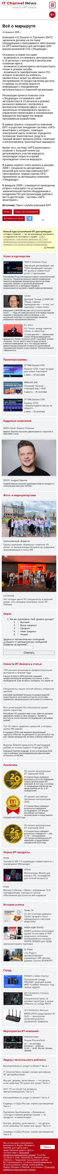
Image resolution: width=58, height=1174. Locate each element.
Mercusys (44, 1010)
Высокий (24, 622)
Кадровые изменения (17, 421)
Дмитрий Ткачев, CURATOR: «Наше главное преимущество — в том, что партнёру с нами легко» (39, 303)
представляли (37, 310)
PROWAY (28, 976)
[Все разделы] (52, 7)
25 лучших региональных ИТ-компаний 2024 (37, 826)
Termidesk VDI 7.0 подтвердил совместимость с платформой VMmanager (28, 862)
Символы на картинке (15, 644)
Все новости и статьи (13, 218)
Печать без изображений (26, 212)
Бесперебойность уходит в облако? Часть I (26, 1066)
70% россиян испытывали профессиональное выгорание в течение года (27, 671)
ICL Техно (28, 325)
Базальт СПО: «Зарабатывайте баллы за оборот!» (38, 405)
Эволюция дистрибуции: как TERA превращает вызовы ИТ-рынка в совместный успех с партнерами (39, 269)
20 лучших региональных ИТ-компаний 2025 (37, 772)
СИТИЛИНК (8, 596)
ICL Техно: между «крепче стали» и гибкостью (38, 329)
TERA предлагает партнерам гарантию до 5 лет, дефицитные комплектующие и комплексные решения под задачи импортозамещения (27, 240)
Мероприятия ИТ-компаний (21, 1031)
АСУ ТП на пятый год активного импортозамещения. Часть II (20, 1090)
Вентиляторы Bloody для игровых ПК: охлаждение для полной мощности (37, 875)
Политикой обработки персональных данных (19, 1153)
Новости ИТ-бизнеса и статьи (22, 664)
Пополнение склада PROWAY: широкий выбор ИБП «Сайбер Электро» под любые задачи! (39, 983)
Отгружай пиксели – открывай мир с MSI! (35, 387)
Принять (48, 1147)
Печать (7, 212)
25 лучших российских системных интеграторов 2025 (37, 799)
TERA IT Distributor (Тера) (35, 262)
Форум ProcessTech (34, 1040)
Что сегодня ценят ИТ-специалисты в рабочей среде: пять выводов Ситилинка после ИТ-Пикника (28, 602)
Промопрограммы (15, 359)
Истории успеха (13, 904)
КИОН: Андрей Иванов (15, 480)
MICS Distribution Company (36, 993)
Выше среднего (28, 625)
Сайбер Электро (41, 976)
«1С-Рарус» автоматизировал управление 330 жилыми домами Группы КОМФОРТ (38, 957)
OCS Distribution (31, 1010)
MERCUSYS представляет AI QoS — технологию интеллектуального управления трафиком (39, 1017)
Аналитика (10, 765)
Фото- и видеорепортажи (19, 495)
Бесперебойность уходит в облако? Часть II (26, 1097)
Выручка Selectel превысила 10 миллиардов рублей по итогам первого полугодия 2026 (26, 746)
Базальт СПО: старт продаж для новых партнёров (38, 370)
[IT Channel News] (19, 7)
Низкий (24, 634)
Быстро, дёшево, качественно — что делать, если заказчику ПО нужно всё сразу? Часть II (27, 1124)
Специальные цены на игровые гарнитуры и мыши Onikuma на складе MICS (38, 1001)
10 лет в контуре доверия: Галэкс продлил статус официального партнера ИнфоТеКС (38, 918)
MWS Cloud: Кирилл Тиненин (18, 428)
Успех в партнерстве (16, 256)
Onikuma (28, 995)
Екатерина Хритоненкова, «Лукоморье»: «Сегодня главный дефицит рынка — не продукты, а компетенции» (24, 1115)
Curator (27, 296)
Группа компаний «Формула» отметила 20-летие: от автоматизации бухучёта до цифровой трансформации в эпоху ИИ (28, 547)
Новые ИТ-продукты (16, 852)
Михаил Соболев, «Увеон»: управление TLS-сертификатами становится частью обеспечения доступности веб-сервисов (27, 893)
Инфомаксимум (31, 1037)
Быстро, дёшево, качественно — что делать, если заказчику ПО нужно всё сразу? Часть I (26, 1081)
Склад (7, 970)
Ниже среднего (28, 631)
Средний (25, 628)
